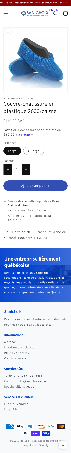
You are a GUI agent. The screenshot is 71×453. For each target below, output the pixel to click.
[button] (6, 13)
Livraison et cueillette (19, 347)
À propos (10, 342)
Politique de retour (17, 353)
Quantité (9, 161)
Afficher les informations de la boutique (29, 218)
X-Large (33, 151)
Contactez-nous (15, 358)
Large (12, 151)
